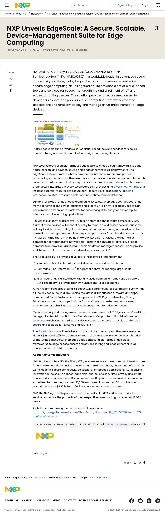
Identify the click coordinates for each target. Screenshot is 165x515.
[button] (146, 5)
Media (56, 500)
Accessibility (49, 510)
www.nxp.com (112, 386)
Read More (102, 477)
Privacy (8, 510)
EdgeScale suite (48, 331)
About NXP (21, 13)
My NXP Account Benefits (96, 500)
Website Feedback (66, 510)
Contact (70, 500)
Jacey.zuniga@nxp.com (120, 424)
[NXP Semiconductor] (22, 5)
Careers (27, 500)
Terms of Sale (34, 510)
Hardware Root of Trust (124, 187)
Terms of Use (20, 510)
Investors (42, 500)
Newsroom (37, 13)
